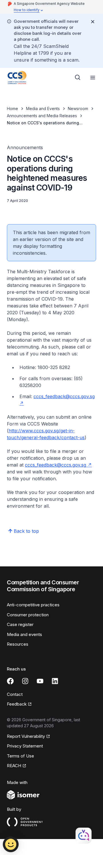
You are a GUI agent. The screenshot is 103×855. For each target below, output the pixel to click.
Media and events (24, 634)
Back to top (26, 531)
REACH (14, 765)
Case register (20, 624)
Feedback (17, 704)
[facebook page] (10, 681)
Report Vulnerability (26, 736)
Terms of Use (20, 756)
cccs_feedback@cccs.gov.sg (55, 465)
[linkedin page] (55, 681)
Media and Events (43, 108)
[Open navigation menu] (93, 77)
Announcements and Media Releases (42, 115)
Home (12, 108)
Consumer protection (28, 614)
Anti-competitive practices (33, 604)
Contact (15, 694)
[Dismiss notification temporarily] (93, 22)
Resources (17, 644)
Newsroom (78, 108)
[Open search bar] (78, 77)
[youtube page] (40, 681)
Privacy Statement (25, 746)
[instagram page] (25, 681)
